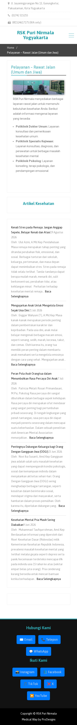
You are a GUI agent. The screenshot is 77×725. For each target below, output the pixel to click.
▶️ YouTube (38, 695)
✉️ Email (26, 639)
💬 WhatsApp (38, 651)
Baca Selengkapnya (23, 364)
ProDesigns (48, 719)
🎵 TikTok (30, 684)
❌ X (50, 684)
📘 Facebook (52, 672)
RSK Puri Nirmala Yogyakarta (35, 35)
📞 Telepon (49, 639)
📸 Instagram (24, 672)
